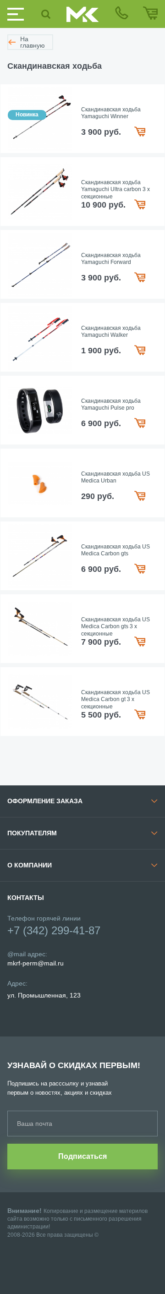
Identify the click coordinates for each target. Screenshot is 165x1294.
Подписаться (82, 1156)
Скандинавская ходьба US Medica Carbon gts (115, 550)
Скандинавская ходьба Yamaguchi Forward (111, 259)
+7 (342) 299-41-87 (53, 930)
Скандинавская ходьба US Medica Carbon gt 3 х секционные (115, 699)
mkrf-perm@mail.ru (35, 963)
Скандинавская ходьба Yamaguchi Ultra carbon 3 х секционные (115, 189)
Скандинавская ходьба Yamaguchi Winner (111, 113)
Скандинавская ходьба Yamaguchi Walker (111, 332)
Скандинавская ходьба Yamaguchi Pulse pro (111, 404)
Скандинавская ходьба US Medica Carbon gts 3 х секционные (115, 626)
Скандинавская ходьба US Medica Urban (115, 477)
